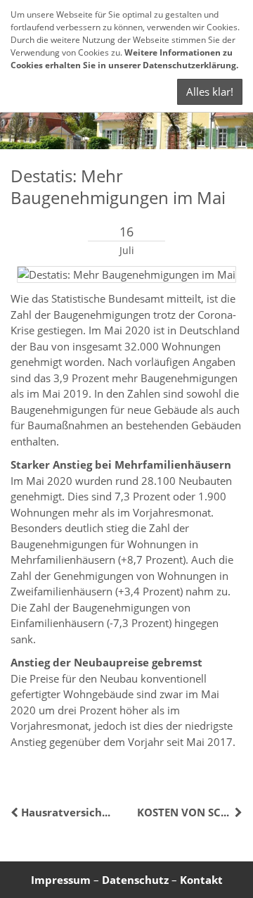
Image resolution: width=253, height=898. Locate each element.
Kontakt (201, 880)
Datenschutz (135, 880)
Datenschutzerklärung (189, 65)
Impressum (61, 880)
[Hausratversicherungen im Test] (16, 812)
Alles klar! (209, 91)
